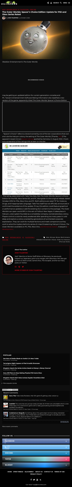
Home (10, 472)
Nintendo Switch (11, 9)
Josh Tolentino (13, 18)
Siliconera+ (29, 472)
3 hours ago (43, 400)
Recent (10, 390)
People (5, 390)
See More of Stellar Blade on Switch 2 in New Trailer (21, 358)
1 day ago (34, 418)
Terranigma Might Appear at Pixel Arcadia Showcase (21, 363)
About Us (39, 472)
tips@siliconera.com (39, 484)
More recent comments (10, 426)
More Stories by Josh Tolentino (28, 270)
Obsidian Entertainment (44, 239)
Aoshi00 (12, 404)
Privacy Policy (36, 474)
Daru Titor (12, 396)
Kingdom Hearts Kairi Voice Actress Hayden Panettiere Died (23, 378)
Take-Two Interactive (64, 239)
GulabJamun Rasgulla (17, 413)
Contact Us (48, 472)
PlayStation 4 (24, 9)
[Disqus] (36, 297)
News (4, 9)
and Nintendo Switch (49, 227)
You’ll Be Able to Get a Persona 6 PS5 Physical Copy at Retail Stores (21, 400)
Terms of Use (59, 472)
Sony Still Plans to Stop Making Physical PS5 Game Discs (22, 373)
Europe (53, 237)
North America (65, 237)
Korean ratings (27, 139)
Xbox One (33, 9)
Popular (15, 390)
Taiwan (54, 239)
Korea (58, 237)
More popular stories (10, 383)
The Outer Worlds (65, 241)
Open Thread (18, 472)
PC (19, 9)
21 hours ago (35, 409)
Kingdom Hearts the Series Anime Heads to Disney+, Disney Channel (27, 368)
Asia (48, 237)
